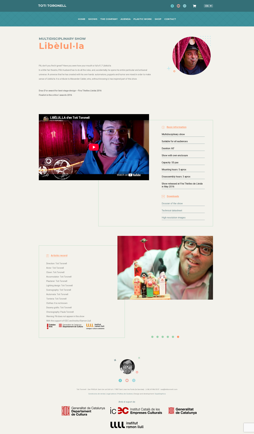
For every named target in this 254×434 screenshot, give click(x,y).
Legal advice (111, 394)
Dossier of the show (172, 203)
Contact (170, 19)
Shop (158, 19)
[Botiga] (195, 5)
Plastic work (142, 19)
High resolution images (174, 217)
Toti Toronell (52, 6)
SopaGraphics (160, 394)
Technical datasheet (172, 210)
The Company (109, 19)
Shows (92, 19)
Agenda (126, 19)
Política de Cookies (125, 394)
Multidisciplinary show (62, 39)
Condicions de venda (96, 394)
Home (81, 19)
